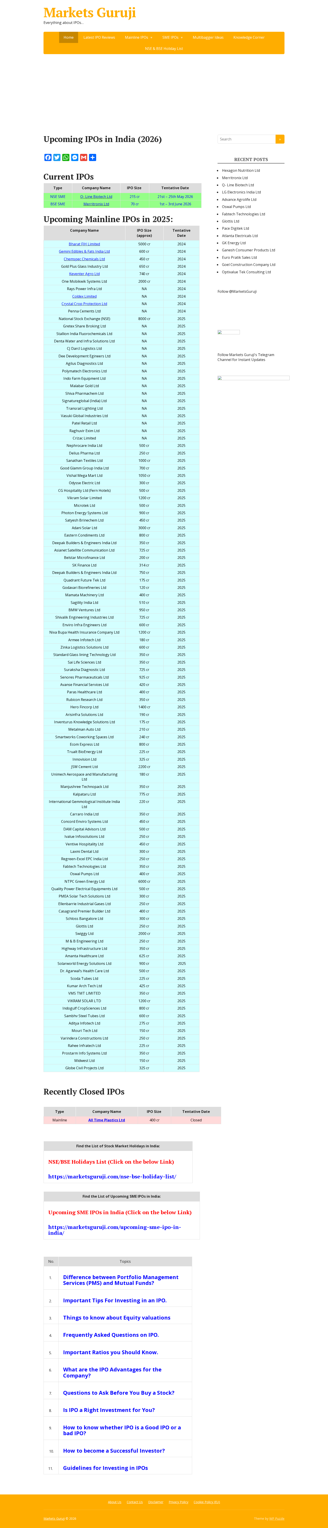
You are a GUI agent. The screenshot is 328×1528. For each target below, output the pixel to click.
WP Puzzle (276, 1518)
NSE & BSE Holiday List (164, 48)
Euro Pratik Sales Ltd (239, 257)
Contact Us (135, 1502)
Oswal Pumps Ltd (236, 206)
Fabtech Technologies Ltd (243, 214)
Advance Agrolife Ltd (239, 199)
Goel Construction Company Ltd (248, 264)
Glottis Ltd (230, 221)
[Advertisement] (164, 87)
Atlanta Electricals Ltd (240, 235)
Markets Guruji (90, 12)
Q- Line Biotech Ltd (238, 185)
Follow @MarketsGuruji (237, 291)
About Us (114, 1502)
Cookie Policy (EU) (207, 1502)
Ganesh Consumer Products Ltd (248, 250)
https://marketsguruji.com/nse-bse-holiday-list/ (112, 1176)
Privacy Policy (178, 1502)
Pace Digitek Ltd (235, 228)
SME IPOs (170, 37)
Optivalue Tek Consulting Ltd (246, 272)
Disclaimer (155, 1502)
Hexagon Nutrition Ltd (241, 170)
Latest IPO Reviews (99, 37)
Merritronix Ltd (235, 177)
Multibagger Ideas (208, 37)
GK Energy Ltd (234, 242)
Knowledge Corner (249, 37)
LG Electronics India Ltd (241, 192)
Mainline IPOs (136, 37)
